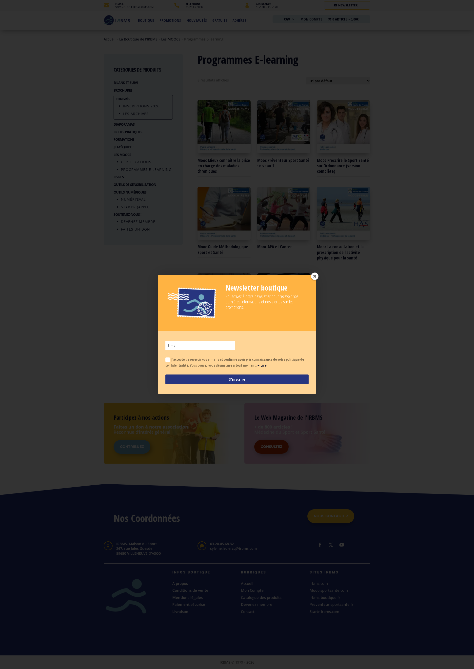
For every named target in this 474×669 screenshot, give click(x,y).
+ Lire (262, 365)
